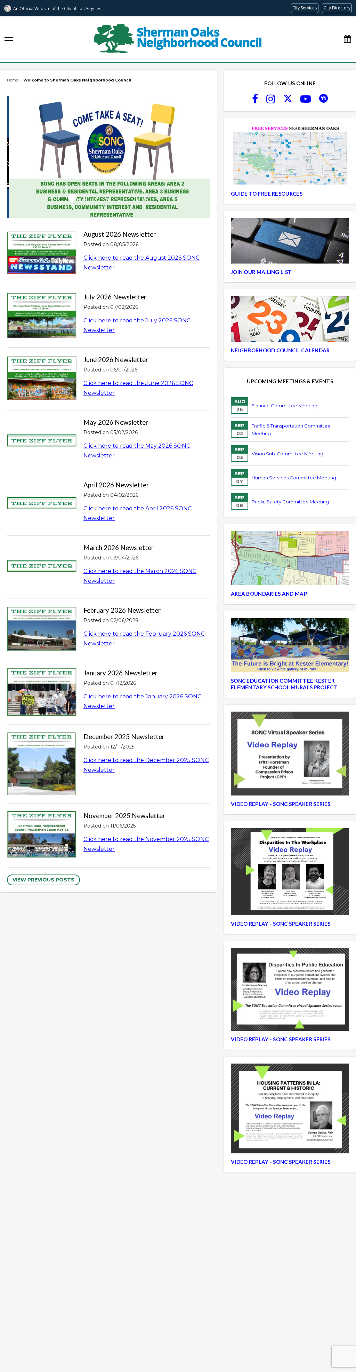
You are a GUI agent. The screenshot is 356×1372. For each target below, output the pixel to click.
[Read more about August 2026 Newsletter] (41, 254)
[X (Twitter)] (288, 101)
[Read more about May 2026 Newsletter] (41, 441)
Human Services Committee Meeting (294, 477)
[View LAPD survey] (92, 198)
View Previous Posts (43, 880)
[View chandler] (150, 198)
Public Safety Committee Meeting (290, 501)
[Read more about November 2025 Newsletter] (41, 835)
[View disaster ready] (131, 198)
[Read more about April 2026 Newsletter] (41, 504)
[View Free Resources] (82, 198)
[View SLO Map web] (121, 198)
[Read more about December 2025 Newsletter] (41, 764)
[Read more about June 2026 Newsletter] (41, 379)
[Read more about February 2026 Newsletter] (41, 629)
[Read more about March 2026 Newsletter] (41, 567)
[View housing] (140, 198)
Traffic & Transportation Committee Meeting (291, 429)
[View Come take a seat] (72, 198)
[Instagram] (271, 101)
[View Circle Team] (111, 198)
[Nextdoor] (323, 101)
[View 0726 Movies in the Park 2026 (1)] (62, 198)
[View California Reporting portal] (101, 198)
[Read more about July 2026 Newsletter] (41, 316)
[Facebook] (255, 101)
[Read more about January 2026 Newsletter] (41, 693)
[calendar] (347, 39)
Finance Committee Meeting (284, 405)
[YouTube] (305, 101)
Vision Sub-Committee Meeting (287, 453)
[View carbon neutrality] (62, 207)
